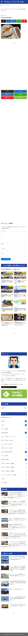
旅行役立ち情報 (5, 459)
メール (3, 248)
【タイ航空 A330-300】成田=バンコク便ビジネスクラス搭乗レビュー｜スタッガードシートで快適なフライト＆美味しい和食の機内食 (13, 495)
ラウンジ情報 (4, 428)
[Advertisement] (13, 53)
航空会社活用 (4, 432)
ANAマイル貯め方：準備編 (7, 463)
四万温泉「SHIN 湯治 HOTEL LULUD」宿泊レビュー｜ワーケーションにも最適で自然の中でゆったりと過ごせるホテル (13, 527)
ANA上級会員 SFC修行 (6, 451)
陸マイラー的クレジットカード (8, 436)
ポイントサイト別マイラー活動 (8, 474)
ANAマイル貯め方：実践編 (7, 467)
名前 (2, 243)
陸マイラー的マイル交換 (7, 440)
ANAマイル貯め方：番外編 (7, 471)
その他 (2, 478)
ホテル (2, 425)
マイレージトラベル (14, 1)
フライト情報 (4, 455)
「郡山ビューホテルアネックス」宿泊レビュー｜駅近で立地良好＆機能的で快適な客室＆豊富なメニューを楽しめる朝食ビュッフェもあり (13, 536)
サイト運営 (4, 482)
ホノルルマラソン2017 (6, 444)
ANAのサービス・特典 (6, 448)
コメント (3, 230)
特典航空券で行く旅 (6, 417)
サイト (2, 253)
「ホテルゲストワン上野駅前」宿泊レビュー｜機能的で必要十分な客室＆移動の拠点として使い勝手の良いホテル (13, 513)
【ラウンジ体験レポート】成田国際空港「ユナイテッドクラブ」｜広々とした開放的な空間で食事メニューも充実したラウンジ (13, 504)
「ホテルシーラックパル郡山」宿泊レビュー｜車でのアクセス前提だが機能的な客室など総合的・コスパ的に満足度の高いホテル (13, 544)
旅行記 (2, 421)
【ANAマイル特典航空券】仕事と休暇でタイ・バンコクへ (16, 519)
